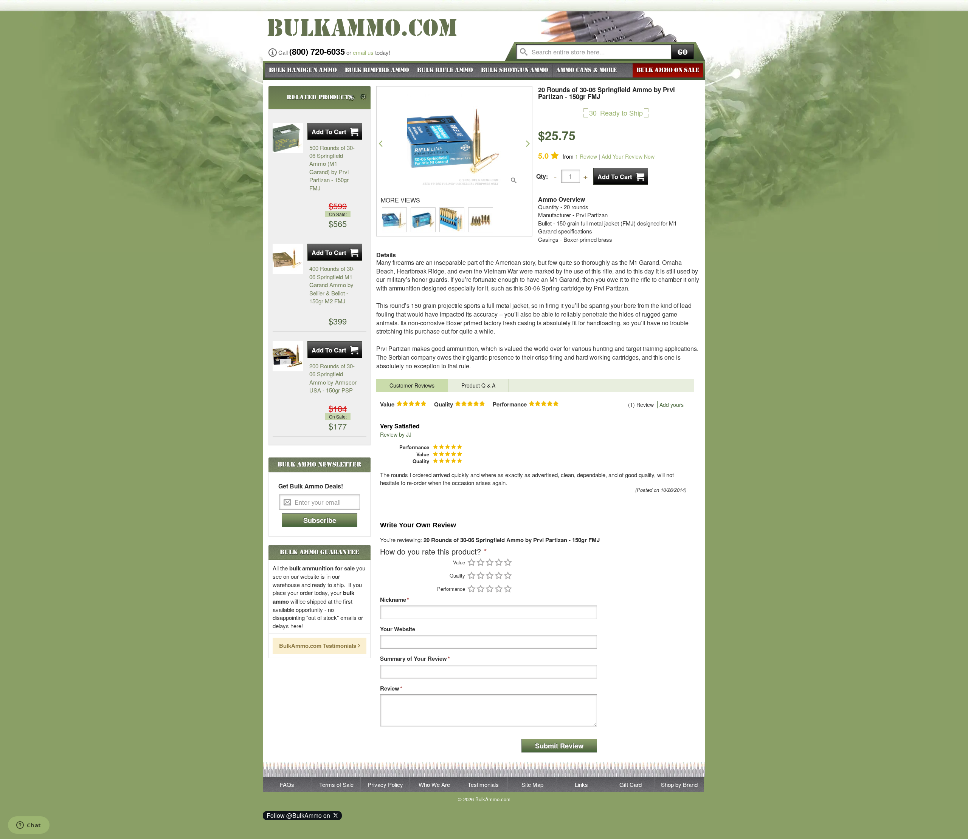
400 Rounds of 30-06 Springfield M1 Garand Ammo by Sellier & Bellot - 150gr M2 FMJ (332, 284)
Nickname (393, 600)
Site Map (532, 784)
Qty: (542, 176)
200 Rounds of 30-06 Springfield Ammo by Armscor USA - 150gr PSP (333, 378)
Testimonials (483, 784)
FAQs (287, 784)
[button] (381, 143)
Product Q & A (478, 385)
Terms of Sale (336, 784)
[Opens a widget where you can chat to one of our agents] (29, 825)
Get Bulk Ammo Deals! (310, 486)
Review (586, 156)
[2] (480, 562)
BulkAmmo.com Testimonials (317, 645)
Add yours (671, 404)
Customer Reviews (411, 385)
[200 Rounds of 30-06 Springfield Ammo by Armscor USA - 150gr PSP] (288, 356)
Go (682, 52)
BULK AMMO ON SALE (667, 70)
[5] (507, 562)
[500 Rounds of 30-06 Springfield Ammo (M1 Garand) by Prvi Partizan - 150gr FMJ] (288, 138)
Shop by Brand (679, 784)
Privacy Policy (385, 784)
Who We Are (434, 784)
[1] (471, 562)
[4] (498, 562)
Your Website (397, 629)
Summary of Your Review (413, 659)
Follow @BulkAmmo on (300, 815)
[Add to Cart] (620, 176)
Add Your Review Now (628, 156)
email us (363, 52)
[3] (489, 562)
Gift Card (630, 784)
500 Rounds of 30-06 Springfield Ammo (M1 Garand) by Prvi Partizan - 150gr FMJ (332, 168)
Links (581, 784)
